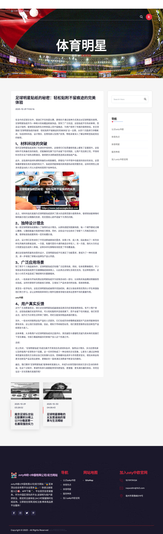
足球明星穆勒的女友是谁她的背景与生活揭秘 (56, 417)
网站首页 (62, 5)
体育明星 (105, 5)
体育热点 (92, 5)
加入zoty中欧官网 (136, 5)
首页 (74, 55)
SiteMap (89, 480)
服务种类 (118, 5)
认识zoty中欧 (77, 5)
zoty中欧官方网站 (57, 530)
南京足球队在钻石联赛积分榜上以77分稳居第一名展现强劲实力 (24, 419)
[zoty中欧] (22, 11)
